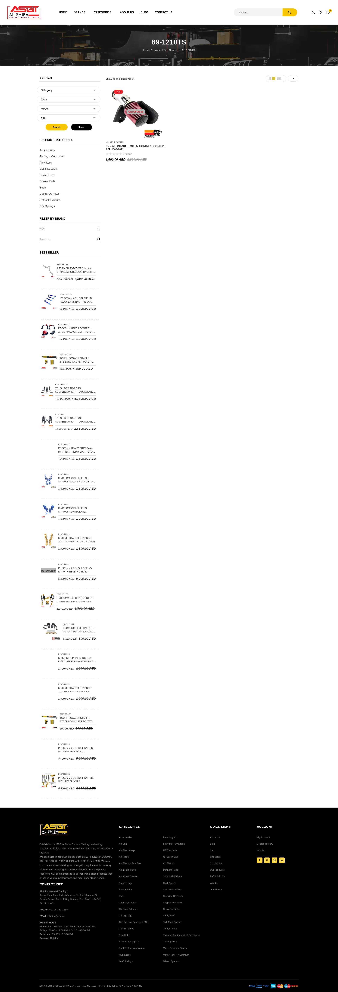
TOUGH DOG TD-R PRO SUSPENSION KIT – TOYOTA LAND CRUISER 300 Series (74, 420)
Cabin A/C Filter (49, 193)
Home (146, 50)
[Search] (98, 239)
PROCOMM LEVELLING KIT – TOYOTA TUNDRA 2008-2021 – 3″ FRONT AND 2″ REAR (79, 630)
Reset (81, 127)
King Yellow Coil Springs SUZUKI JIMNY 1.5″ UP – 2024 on (76, 540)
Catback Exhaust (50, 200)
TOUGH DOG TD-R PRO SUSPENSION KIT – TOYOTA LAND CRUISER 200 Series (74, 390)
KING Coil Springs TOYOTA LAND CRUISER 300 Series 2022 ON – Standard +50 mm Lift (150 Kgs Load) (76, 660)
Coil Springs (47, 206)
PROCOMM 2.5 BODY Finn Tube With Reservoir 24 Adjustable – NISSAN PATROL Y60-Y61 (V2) (76, 750)
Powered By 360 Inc (130, 986)
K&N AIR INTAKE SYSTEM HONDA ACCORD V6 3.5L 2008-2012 (135, 148)
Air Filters (46, 162)
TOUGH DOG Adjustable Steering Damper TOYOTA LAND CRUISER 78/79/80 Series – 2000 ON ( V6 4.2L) (78, 720)
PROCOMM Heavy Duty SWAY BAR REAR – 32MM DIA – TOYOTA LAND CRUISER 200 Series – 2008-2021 (76, 450)
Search (56, 127)
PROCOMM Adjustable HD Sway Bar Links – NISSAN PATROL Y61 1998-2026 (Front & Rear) (77, 300)
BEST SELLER (48, 168)
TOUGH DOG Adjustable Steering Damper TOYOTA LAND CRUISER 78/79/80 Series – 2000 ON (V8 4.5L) (78, 360)
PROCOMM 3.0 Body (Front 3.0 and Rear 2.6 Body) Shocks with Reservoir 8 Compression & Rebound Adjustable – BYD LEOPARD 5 (75, 600)
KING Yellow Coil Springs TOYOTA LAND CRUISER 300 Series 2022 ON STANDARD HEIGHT (74, 690)
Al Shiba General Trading (74, 986)
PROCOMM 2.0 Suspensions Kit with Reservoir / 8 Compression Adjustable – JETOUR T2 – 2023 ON (75, 570)
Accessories (47, 150)
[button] (328, 12)
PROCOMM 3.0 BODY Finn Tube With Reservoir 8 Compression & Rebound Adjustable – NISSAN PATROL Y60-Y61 (76, 780)
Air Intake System (114, 142)
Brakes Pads (47, 181)
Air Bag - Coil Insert (52, 156)
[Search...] (290, 12)
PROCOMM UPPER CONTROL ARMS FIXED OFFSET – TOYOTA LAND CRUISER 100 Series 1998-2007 (76, 330)
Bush (43, 187)
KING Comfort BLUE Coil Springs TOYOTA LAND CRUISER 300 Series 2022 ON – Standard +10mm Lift (76, 510)
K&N (42, 228)
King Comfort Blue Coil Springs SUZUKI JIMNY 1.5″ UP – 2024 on (76, 480)
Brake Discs (47, 175)
